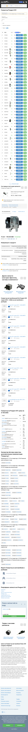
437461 (14, 472)
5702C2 (7, 506)
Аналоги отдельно (6, 25)
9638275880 (6, 67)
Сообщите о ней (5, 264)
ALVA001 (6, 114)
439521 (14, 529)
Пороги (2, 591)
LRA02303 (6, 475)
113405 (5, 61)
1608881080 (7, 531)
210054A (6, 150)
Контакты (18, 705)
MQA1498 (6, 147)
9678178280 (7, 462)
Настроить (14, 729)
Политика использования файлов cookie (15, 721)
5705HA (7, 534)
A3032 (5, 129)
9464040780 (14, 475)
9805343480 (7, 564)
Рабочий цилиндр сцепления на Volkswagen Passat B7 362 (20, 638)
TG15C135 (14, 500)
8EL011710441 (7, 158)
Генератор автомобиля (10, 418)
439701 (5, 500)
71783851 (22, 500)
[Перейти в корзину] (26, 2)
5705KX (5, 132)
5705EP (24, 519)
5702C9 (24, 475)
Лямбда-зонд (4, 593)
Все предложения (6, 211)
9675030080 (7, 550)
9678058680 (7, 511)
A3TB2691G (8, 540)
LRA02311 (6, 529)
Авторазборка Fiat (10, 582)
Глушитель (3, 589)
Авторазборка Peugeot (11, 573)
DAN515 (16, 521)
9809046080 (18, 552)
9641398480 (6, 49)
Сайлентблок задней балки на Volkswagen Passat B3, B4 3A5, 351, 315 (8, 638)
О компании (18, 701)
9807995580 (7, 552)
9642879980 (6, 73)
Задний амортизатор (5, 595)
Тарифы (18, 699)
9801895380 (17, 534)
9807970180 (18, 550)
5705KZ (7, 483)
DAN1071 (6, 472)
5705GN (5, 35)
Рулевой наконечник (5, 597)
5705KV (7, 509)
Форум (2, 699)
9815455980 (7, 555)
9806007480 (18, 470)
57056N (17, 531)
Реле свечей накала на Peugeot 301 (8, 292)
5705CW (7, 481)
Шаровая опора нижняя (6, 596)
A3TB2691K (20, 540)
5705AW (16, 478)
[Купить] (25, 35)
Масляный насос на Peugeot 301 (20, 292)
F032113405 (6, 179)
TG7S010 (23, 472)
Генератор (7, 429)
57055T (5, 123)
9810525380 (18, 511)
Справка (18, 703)
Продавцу (18, 692)
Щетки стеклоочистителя (6, 592)
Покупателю (19, 694)
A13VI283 (6, 519)
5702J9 (15, 506)
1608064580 (7, 492)
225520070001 (7, 141)
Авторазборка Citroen (11, 578)
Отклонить (20, 725)
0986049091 (7, 537)
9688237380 (7, 470)
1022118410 (16, 483)
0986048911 (7, 521)
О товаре (14, 211)
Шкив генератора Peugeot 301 (17, 191)
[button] (21, 2)
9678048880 (5, 503)
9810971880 (7, 495)
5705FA (16, 481)
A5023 (4, 542)
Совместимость (21, 211)
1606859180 (16, 503)
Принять (8, 725)
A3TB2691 (18, 537)
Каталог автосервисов (6, 690)
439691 (5, 138)
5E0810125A (6, 609)
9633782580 (6, 111)
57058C (7, 478)
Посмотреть (14, 616)
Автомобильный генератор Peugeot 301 (9, 425)
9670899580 (18, 492)
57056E (15, 519)
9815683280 (18, 555)
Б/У (3, 23)
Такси (4, 27)
